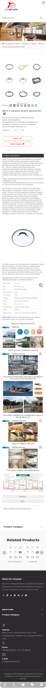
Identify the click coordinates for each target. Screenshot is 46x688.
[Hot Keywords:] (41, 18)
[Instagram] (14, 595)
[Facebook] (3, 595)
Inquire (16, 138)
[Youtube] (11, 595)
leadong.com (36, 676)
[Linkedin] (7, 595)
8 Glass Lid (31, 561)
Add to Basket (16, 144)
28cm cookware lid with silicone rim (17, 509)
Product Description (12, 155)
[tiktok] (22, 595)
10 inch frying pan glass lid (14, 561)
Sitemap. (23, 679)
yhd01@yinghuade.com (11, 661)
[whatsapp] (26, 595)
